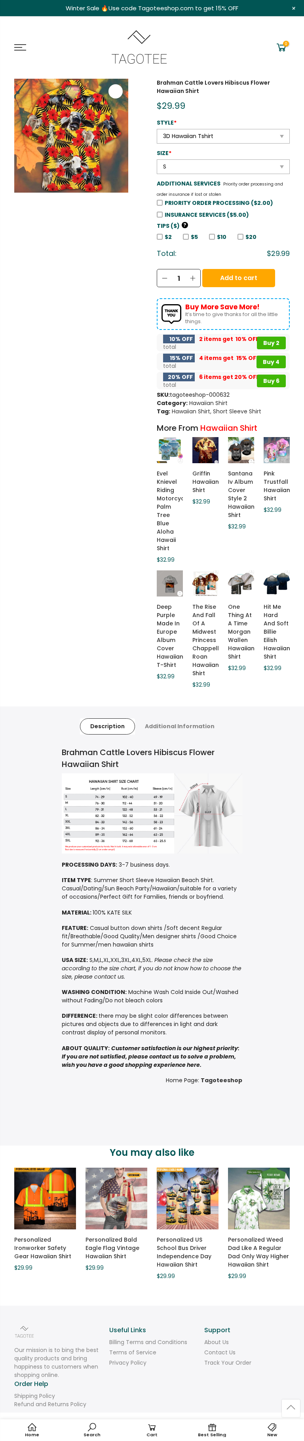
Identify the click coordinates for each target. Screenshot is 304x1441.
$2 (168, 237)
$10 (221, 237)
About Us (216, 1342)
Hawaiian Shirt (208, 403)
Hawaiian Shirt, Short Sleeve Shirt (216, 411)
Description (107, 726)
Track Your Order (227, 1363)
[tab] (107, 726)
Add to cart (238, 277)
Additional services (188, 183)
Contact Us (220, 1352)
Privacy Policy (127, 1363)
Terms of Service (132, 1352)
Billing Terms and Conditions (148, 1342)
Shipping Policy (34, 1396)
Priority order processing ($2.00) (219, 203)
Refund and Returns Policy (50, 1404)
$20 (250, 237)
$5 (194, 237)
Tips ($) (171, 226)
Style (167, 123)
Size (164, 153)
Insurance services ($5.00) (207, 215)
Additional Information (180, 726)
